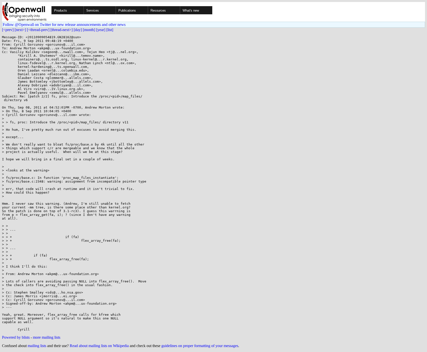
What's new (191, 10)
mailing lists (37, 346)
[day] (78, 30)
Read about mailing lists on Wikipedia (99, 346)
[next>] (20, 30)
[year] (100, 30)
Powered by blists (16, 337)
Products (60, 10)
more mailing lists (46, 337)
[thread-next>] (61, 30)
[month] (89, 30)
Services (92, 10)
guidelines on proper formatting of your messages (199, 346)
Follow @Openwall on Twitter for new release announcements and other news (64, 24)
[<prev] (8, 30)
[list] (109, 30)
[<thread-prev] (38, 30)
